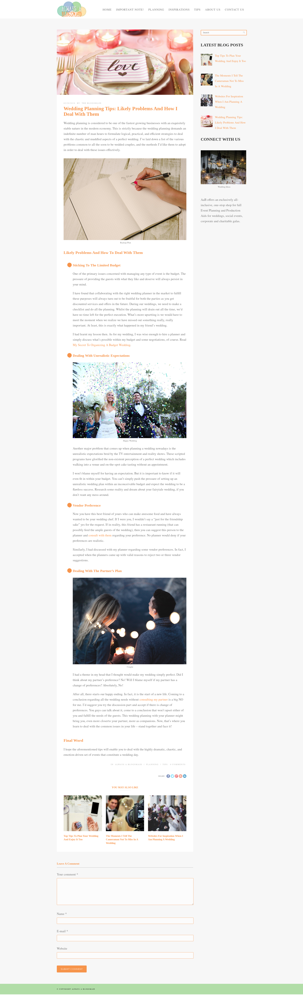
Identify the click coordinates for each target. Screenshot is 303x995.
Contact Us (234, 9)
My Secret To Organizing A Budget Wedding (101, 345)
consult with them (100, 535)
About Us (212, 9)
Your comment (67, 874)
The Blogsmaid (91, 103)
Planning (156, 9)
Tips (197, 9)
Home (107, 9)
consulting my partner (154, 699)
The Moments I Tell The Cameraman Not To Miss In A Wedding (122, 839)
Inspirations (179, 9)
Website (62, 948)
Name (62, 914)
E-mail (62, 931)
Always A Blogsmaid (128, 764)
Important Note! (130, 9)
